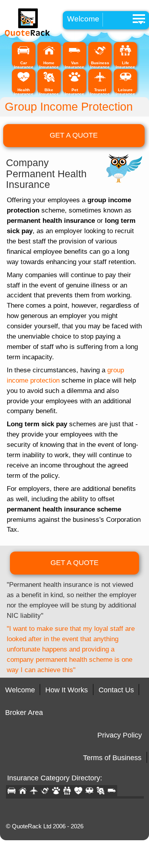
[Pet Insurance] (74, 81)
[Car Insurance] (24, 54)
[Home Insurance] (49, 54)
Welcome (83, 19)
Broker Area (24, 713)
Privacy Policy (119, 735)
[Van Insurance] (74, 54)
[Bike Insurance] (49, 81)
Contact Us (116, 690)
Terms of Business (112, 758)
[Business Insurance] (100, 54)
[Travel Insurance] (100, 81)
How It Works (66, 690)
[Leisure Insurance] (125, 81)
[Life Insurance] (125, 54)
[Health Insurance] (24, 81)
